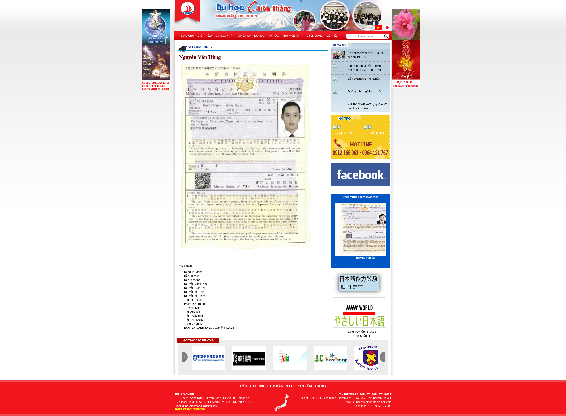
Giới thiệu (205, 35)
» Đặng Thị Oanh (192, 272)
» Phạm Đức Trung (193, 303)
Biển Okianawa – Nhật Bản (364, 78)
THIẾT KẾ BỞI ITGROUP (190, 409)
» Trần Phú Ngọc (191, 299)
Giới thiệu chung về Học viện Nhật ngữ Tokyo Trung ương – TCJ (366, 69)
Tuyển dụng (314, 35)
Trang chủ (186, 35)
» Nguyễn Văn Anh (193, 291)
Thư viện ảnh (292, 35)
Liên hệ (331, 35)
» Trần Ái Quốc (190, 311)
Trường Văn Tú (360, 257)
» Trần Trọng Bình (192, 315)
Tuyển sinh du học (251, 35)
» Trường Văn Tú (192, 323)
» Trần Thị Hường (192, 319)
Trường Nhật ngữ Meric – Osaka (367, 91)
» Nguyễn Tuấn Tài (193, 287)
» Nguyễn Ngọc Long (194, 284)
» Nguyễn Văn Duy (193, 295)
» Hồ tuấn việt (190, 276)
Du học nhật (224, 35)
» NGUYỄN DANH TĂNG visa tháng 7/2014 (207, 327)
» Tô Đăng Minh (191, 307)
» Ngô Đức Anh (190, 280)
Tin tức (273, 35)
